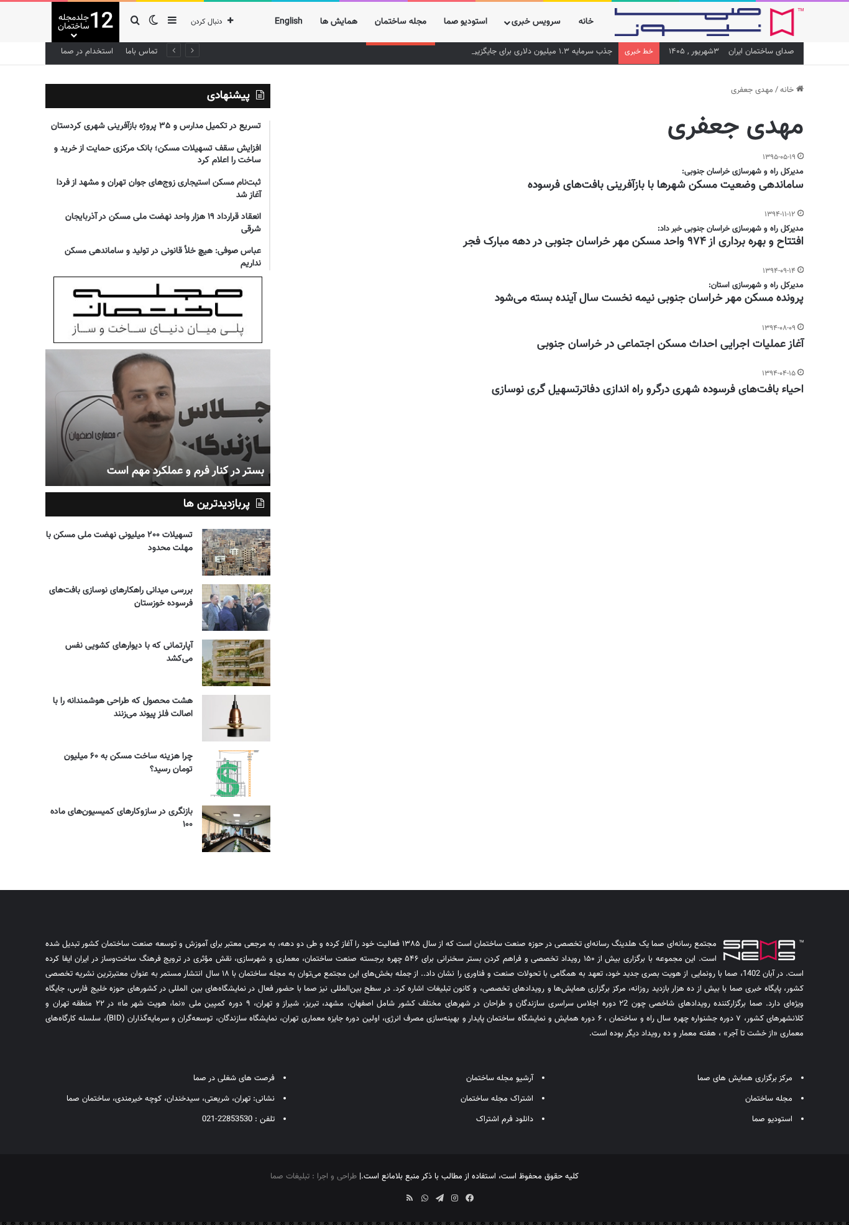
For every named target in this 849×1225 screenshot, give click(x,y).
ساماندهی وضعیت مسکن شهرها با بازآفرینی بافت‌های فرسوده (666, 185)
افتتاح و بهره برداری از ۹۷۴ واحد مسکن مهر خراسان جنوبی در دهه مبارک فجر (633, 241)
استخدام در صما (87, 51)
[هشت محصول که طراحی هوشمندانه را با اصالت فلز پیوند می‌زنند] (236, 718)
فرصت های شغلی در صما (234, 1078)
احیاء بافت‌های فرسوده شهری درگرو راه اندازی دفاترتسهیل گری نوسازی (648, 389)
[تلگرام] (439, 1198)
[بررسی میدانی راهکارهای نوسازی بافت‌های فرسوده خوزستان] (236, 607)
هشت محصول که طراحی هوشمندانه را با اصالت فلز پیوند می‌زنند (123, 707)
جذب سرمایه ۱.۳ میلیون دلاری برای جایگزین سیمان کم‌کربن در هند (504, 51)
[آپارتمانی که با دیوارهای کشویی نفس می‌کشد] (236, 663)
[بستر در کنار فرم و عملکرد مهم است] (157, 417)
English (289, 22)
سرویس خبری (536, 22)
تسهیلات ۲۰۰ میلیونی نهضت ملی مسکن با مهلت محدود (119, 541)
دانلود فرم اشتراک (504, 1119)
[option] (157, 417)
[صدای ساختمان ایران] (709, 22)
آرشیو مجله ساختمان (499, 1078)
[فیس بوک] (469, 1198)
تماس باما (141, 51)
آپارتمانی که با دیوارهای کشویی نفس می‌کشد (129, 652)
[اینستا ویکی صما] (394, 1193)
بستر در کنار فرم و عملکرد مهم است (185, 471)
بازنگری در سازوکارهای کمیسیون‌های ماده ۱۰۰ (121, 818)
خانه (586, 22)
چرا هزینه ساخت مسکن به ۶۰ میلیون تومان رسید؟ (128, 763)
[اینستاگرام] (454, 1198)
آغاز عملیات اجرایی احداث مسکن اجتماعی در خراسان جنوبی (670, 344)
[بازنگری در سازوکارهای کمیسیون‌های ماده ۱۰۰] (236, 828)
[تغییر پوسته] (153, 22)
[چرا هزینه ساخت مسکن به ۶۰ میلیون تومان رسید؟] (236, 773)
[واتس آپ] (424, 1198)
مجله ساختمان (400, 22)
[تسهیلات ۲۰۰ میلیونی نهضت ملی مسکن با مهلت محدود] (236, 552)
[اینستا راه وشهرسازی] (379, 1193)
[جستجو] (135, 22)
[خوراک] (409, 1198)
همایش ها (338, 22)
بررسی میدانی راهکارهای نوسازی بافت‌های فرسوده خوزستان (121, 597)
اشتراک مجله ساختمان (497, 1099)
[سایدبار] (172, 22)
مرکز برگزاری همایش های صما (744, 1078)
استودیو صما (465, 22)
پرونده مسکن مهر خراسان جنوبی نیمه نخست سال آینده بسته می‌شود (649, 298)
